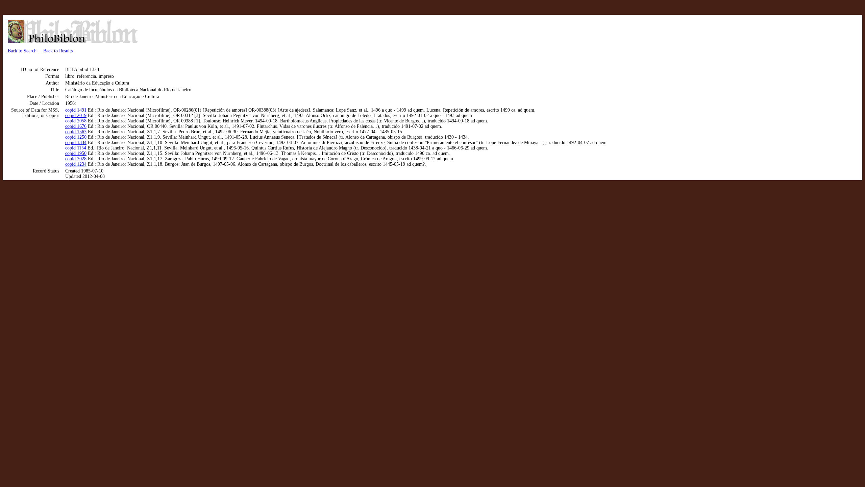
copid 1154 (75, 147)
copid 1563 (75, 131)
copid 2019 (75, 115)
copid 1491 (75, 110)
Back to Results (57, 50)
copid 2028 (75, 158)
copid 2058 (75, 120)
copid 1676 (75, 126)
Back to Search (23, 50)
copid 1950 (75, 153)
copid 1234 (75, 164)
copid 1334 (75, 142)
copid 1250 (75, 137)
